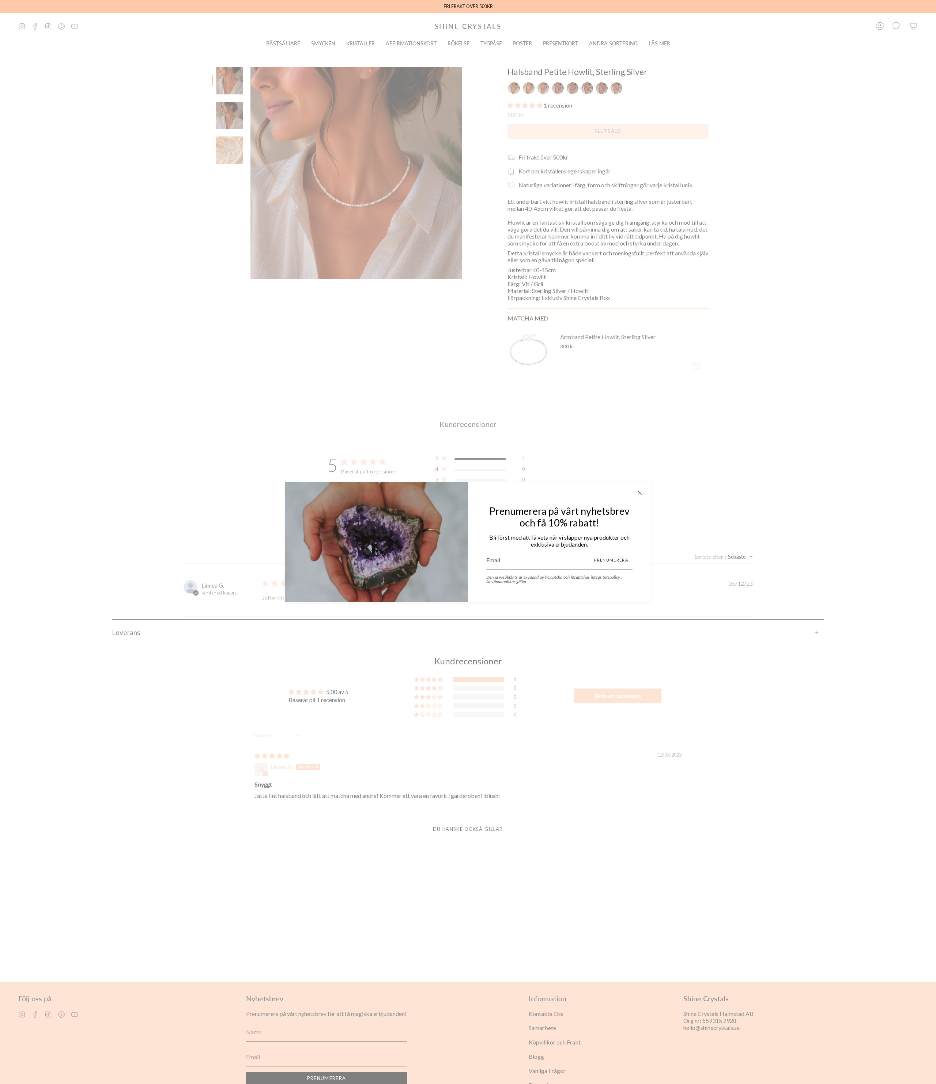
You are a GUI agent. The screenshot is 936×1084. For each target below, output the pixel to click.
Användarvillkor (501, 581)
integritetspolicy (606, 577)
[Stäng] (640, 492)
